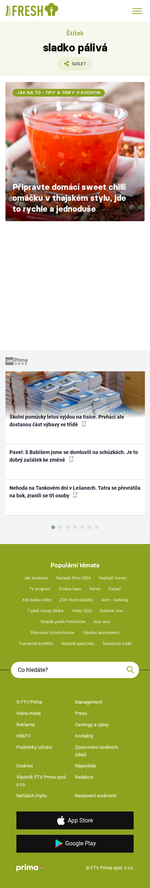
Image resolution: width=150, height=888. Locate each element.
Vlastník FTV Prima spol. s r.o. (41, 780)
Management (88, 702)
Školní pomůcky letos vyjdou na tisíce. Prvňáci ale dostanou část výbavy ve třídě (66, 420)
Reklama (25, 724)
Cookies (24, 765)
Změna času (70, 589)
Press (81, 713)
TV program (40, 589)
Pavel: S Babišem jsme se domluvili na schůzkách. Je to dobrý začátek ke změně (73, 456)
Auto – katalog (114, 600)
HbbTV (23, 736)
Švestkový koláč (117, 643)
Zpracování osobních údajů (96, 750)
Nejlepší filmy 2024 (73, 578)
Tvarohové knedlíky (36, 643)
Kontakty (84, 736)
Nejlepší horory (112, 578)
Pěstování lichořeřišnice (52, 632)
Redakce (84, 777)
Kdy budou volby (37, 600)
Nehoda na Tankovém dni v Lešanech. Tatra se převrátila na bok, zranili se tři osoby (75, 491)
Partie (95, 589)
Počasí (114, 589)
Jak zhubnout (36, 578)
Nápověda (85, 765)
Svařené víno (111, 611)
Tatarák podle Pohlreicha (62, 621)
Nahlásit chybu (31, 795)
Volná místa (28, 713)
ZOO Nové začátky (76, 600)
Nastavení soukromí (95, 795)
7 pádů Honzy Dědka (45, 611)
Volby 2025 (82, 611)
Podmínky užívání (34, 747)
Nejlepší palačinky (77, 643)
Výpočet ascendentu (101, 632)
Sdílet (72, 66)
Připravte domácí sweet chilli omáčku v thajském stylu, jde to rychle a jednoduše (69, 198)
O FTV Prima (29, 702)
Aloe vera (101, 621)
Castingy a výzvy (91, 724)
